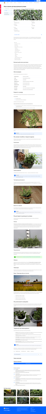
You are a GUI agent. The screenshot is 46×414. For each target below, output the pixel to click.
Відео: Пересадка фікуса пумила (18, 57)
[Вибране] (41, 0)
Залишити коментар (28, 363)
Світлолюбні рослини (23, 351)
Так (38, 354)
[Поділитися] (41, 34)
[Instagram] (14, 1)
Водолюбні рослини (18, 351)
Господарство (19, 2)
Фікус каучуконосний (8, 14)
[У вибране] (14, 390)
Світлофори (28, 351)
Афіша (7, 2)
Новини (11, 2)
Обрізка (16, 55)
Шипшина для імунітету (18, 376)
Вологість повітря (17, 51)
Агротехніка (30, 2)
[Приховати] (41, 42)
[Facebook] (12, 1)
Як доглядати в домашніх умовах (18, 52)
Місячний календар (36, 2)
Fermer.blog (4, 3)
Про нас (31, 408)
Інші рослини (32, 351)
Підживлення (16, 54)
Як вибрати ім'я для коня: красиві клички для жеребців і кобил (22, 372)
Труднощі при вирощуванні (18, 59)
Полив (15, 53)
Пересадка (16, 56)
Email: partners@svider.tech (33, 411)
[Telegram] (13, 1)
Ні (40, 354)
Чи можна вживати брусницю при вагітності (20, 385)
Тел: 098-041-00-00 (32, 410)
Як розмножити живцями (17, 58)
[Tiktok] (16, 1)
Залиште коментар (17, 361)
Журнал (15, 2)
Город (26, 2)
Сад (23, 2)
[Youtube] (10, 1)
